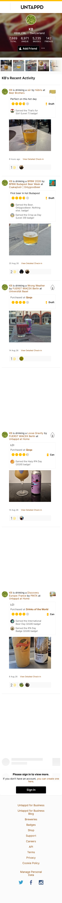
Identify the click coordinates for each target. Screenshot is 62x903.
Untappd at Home (19, 439)
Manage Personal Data (31, 873)
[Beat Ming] (21, 358)
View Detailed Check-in (33, 159)
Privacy (31, 857)
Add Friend (30, 48)
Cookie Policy (31, 863)
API (31, 846)
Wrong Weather (36, 285)
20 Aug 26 (14, 263)
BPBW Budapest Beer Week (24, 184)
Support (31, 835)
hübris (38, 89)
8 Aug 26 (13, 677)
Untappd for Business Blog (31, 812)
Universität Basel (18, 291)
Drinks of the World (37, 609)
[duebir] (21, 685)
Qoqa (29, 297)
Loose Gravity (35, 433)
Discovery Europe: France (24, 594)
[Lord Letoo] (21, 167)
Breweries (31, 819)
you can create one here (43, 780)
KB (10, 89)
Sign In (31, 789)
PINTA (34, 595)
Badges (31, 824)
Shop (31, 830)
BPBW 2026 (34, 181)
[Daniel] (21, 271)
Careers (31, 841)
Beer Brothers (17, 92)
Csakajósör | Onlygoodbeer (24, 187)
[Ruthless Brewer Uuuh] (21, 518)
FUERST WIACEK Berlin (26, 288)
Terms (31, 852)
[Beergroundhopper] (27, 685)
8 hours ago (14, 159)
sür (29, 89)
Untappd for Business (31, 805)
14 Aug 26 (13, 350)
